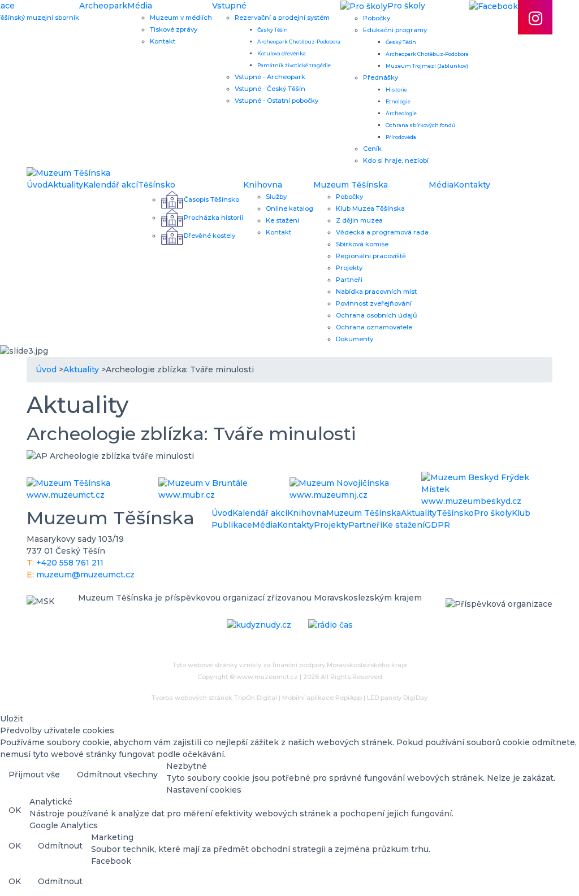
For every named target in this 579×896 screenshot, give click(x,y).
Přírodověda (401, 137)
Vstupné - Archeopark (270, 77)
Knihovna (262, 185)
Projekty (349, 268)
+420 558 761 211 (69, 563)
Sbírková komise (362, 244)
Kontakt (162, 41)
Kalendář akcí (110, 185)
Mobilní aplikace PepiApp (322, 698)
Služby (276, 197)
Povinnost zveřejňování (374, 303)
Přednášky (380, 77)
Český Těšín (272, 30)
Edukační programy (395, 30)
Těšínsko (156, 185)
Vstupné (229, 6)
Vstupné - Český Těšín (270, 89)
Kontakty (471, 185)
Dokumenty (354, 339)
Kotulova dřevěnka (281, 53)
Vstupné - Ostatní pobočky (276, 101)
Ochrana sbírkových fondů (420, 125)
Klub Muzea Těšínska (370, 208)
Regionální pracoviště (371, 256)
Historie (396, 89)
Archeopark (103, 6)
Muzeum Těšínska (350, 185)
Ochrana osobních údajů (376, 315)
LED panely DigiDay (397, 698)
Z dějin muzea (359, 220)
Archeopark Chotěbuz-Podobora (298, 41)
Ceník (372, 149)
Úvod (37, 185)
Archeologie (401, 113)
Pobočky (376, 18)
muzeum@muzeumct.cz (85, 574)
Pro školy (493, 513)
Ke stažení (282, 220)
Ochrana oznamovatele (374, 327)
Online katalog (289, 208)
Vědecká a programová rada (382, 232)
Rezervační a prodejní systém (282, 17)
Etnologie (398, 101)
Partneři (349, 280)
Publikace (231, 525)
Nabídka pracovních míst (376, 291)
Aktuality (65, 185)
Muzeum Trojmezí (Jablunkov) (427, 66)
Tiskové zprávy (173, 29)
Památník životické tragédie (294, 65)
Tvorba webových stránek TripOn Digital (214, 698)
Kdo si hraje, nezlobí (396, 160)
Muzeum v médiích (181, 17)
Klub (521, 513)
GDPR (437, 525)
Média (139, 6)
